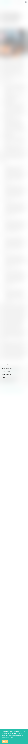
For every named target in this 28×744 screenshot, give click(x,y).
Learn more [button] (10, 737)
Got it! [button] (5, 741)
